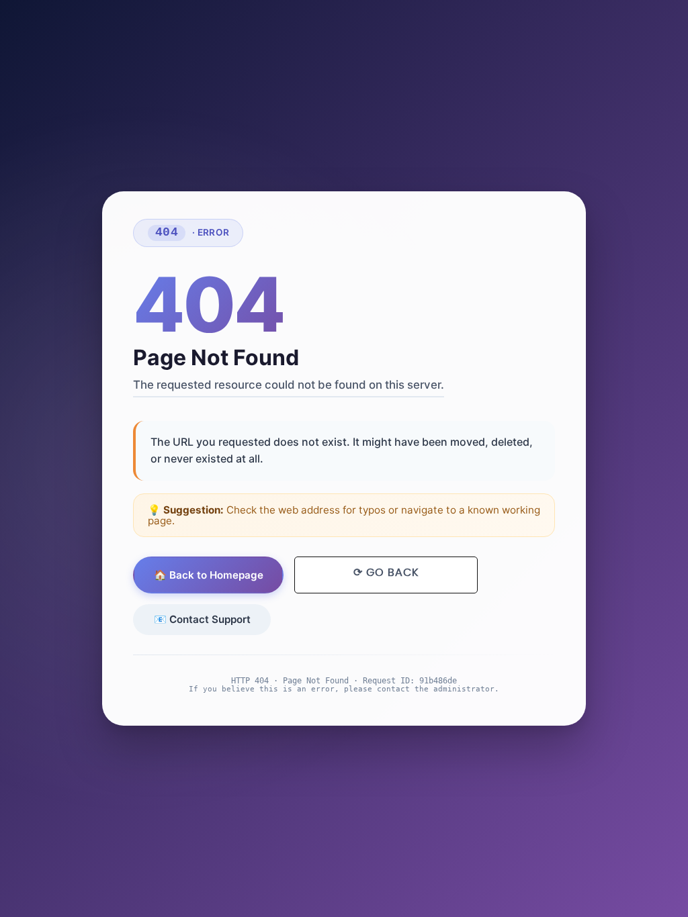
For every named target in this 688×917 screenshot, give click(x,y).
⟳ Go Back (386, 572)
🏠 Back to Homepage (208, 575)
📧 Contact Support (202, 619)
